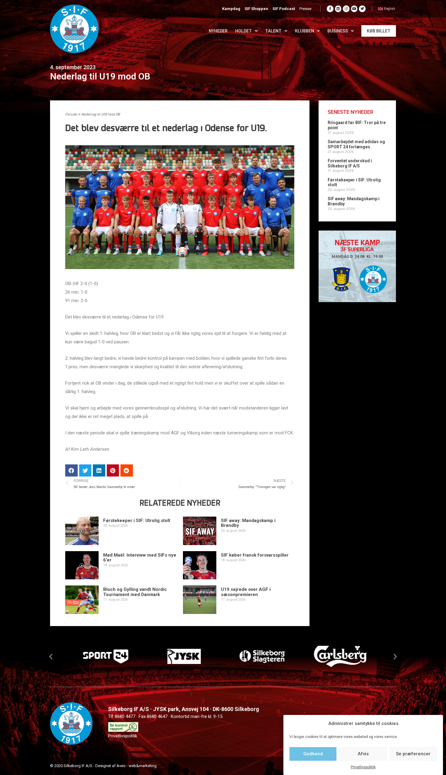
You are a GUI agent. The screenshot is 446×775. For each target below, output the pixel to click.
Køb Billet (378, 31)
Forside (71, 114)
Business (337, 31)
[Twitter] (362, 8)
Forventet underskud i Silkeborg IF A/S (350, 163)
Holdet (243, 31)
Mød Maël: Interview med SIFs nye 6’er (139, 557)
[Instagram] (346, 8)
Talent (273, 31)
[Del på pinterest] (113, 470)
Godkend (313, 753)
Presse (305, 8)
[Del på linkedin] (99, 470)
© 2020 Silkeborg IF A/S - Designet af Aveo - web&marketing (103, 765)
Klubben (304, 31)
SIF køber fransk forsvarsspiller (255, 555)
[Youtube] (354, 8)
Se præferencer (413, 753)
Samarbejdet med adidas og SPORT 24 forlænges (356, 144)
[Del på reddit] (126, 470)
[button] (51, 656)
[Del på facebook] (71, 470)
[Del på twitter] (85, 470)
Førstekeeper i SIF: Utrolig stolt (136, 520)
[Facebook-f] (330, 8)
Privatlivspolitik (363, 767)
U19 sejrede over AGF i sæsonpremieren (246, 592)
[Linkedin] (338, 8)
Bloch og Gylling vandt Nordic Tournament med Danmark (135, 592)
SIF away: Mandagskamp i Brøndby (248, 523)
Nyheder (218, 31)
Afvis (363, 753)
